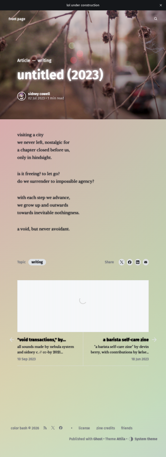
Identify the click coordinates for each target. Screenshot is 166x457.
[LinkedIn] (138, 262)
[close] (160, 5)
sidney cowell (39, 94)
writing (37, 262)
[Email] (146, 262)
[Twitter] (121, 262)
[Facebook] (130, 262)
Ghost (97, 439)
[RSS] (45, 428)
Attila (121, 439)
